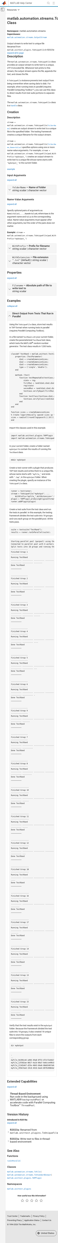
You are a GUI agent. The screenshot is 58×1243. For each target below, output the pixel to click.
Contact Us (46, 1220)
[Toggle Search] (48, 3)
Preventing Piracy (14, 1220)
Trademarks (25, 1216)
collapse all (12, 306)
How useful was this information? (32, 1196)
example (11, 169)
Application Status (32, 1220)
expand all (12, 180)
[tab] (31, 190)
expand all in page (15, 53)
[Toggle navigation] (13, 9)
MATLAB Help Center (21, 3)
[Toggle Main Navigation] (53, 3)
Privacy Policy (38, 1216)
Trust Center (12, 1216)
